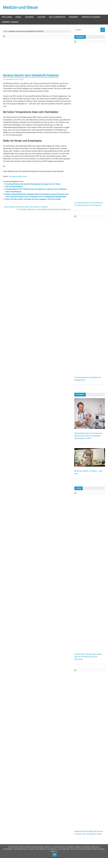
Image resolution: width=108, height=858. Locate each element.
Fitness (18, 17)
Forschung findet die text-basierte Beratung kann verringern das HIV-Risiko (32, 184)
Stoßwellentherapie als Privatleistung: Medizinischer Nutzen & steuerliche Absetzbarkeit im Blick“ (88, 435)
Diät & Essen (7, 17)
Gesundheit (29, 17)
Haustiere (41, 17)
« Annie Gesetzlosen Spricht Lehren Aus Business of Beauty (25, 207)
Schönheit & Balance (10, 22)
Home (5, 31)
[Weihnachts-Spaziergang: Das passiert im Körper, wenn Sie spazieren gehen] (89, 671)
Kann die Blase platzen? (14, 187)
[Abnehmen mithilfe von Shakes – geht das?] (89, 466)
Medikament (73, 17)
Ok (55, 854)
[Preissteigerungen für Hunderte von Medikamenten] (89, 217)
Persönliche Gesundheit (91, 17)
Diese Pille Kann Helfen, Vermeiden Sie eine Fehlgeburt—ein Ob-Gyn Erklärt (33, 199)
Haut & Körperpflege (57, 17)
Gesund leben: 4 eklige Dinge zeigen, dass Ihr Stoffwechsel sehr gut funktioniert (88, 656)
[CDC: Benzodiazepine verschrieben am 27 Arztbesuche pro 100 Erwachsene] (89, 42)
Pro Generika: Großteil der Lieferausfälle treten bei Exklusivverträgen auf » (44, 209)
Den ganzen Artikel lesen (18, 176)
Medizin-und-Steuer (20, 7)
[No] (105, 851)
